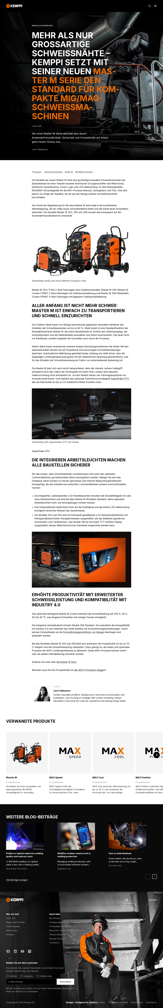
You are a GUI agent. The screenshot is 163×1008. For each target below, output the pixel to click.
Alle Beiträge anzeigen (17, 880)
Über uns (10, 918)
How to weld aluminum (120, 853)
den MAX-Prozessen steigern (89, 670)
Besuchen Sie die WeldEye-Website (66, 930)
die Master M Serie (66, 662)
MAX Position (143, 777)
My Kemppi (54, 918)
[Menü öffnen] (155, 5)
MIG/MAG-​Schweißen (84, 172)
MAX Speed (56, 777)
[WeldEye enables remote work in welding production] (77, 836)
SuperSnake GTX (120, 378)
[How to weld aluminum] (129, 836)
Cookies (101, 1002)
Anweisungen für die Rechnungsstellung (68, 922)
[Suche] (149, 6)
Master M (69, 172)
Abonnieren (65, 981)
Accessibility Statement (60, 926)
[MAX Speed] (70, 753)
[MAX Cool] (113, 753)
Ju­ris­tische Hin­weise (118, 1002)
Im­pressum (151, 1002)
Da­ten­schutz (137, 1002)
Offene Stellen (59, 934)
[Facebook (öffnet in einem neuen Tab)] (8, 951)
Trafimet (59, 942)
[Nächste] (156, 755)
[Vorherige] (148, 876)
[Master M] (27, 753)
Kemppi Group (59, 938)
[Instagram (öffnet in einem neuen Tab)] (30, 951)
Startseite (153, 900)
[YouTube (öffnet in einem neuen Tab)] (22, 951)
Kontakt (9, 934)
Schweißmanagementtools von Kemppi (83, 632)
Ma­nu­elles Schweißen (54, 172)
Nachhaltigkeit (13, 926)
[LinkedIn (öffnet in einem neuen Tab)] (15, 951)
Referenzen (11, 930)
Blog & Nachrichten (15, 922)
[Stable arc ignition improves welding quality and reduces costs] (26, 836)
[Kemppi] (14, 6)
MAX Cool (98, 777)
